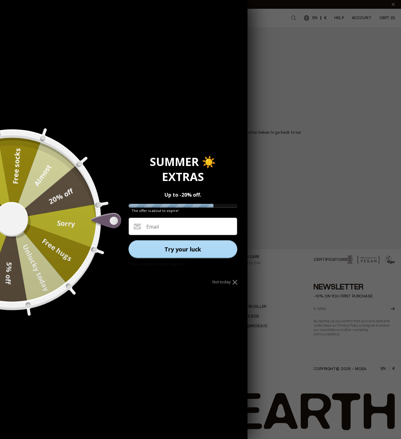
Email (152, 226)
